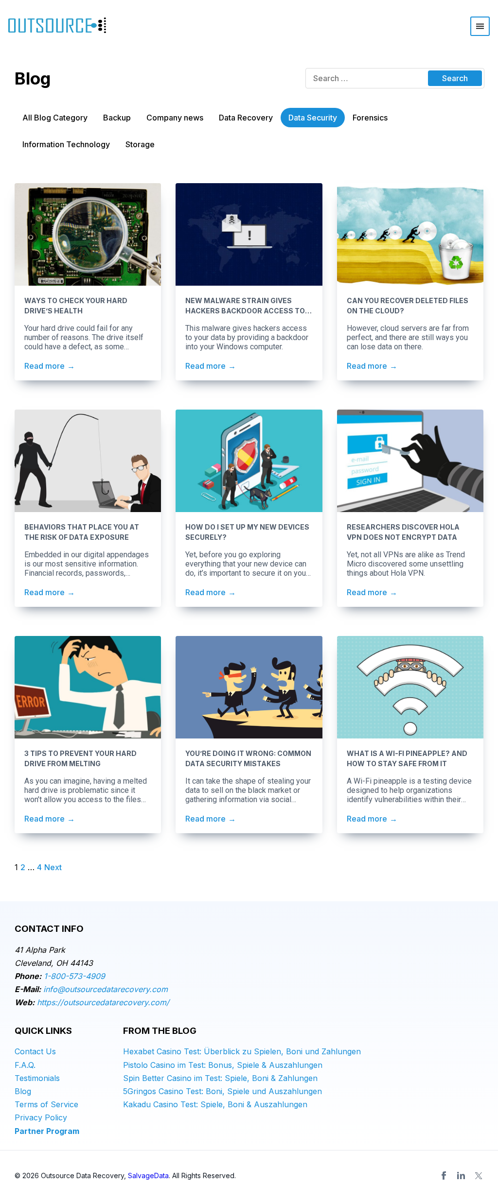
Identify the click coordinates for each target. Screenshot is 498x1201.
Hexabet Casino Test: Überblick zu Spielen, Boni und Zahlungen (242, 1051)
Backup (117, 117)
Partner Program (47, 1131)
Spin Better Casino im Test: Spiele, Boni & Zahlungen (220, 1078)
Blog (23, 1091)
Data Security (312, 117)
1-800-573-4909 (74, 976)
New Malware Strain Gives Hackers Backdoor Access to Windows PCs (245, 306)
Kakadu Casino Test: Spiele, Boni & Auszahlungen (215, 1104)
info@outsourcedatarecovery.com (105, 989)
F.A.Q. (25, 1065)
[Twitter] (478, 1176)
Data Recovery (246, 117)
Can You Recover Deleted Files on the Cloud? (407, 305)
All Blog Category (55, 117)
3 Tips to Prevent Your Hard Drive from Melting (80, 758)
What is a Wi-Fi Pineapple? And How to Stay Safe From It (407, 758)
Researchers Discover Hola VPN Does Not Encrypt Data (403, 532)
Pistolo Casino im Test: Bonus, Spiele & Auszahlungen (222, 1065)
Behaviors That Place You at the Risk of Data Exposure (81, 532)
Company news (174, 117)
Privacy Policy (41, 1117)
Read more (44, 366)
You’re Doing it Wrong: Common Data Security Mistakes (248, 758)
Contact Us (35, 1051)
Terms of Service (46, 1104)
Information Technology (66, 144)
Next (53, 867)
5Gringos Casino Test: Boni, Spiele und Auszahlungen (222, 1091)
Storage (140, 144)
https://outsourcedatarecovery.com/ (103, 1002)
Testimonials (37, 1078)
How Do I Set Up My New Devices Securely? (247, 532)
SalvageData (148, 1175)
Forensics (370, 117)
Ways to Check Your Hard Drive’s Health (75, 305)
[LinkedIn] (461, 1176)
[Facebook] (443, 1176)
